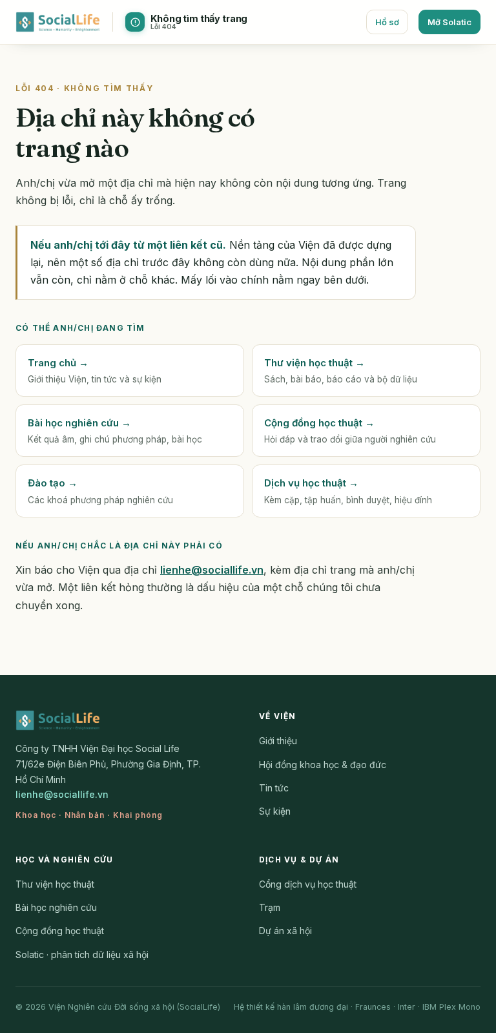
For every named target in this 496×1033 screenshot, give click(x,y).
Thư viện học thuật (55, 884)
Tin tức (274, 787)
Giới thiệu (278, 740)
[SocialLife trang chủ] (58, 22)
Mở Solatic (449, 22)
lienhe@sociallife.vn (212, 569)
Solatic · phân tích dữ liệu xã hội (82, 954)
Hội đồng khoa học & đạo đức (322, 764)
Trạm (269, 907)
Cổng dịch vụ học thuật (307, 884)
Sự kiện (275, 811)
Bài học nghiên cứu (56, 907)
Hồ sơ (387, 22)
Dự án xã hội (285, 930)
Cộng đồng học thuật (60, 930)
